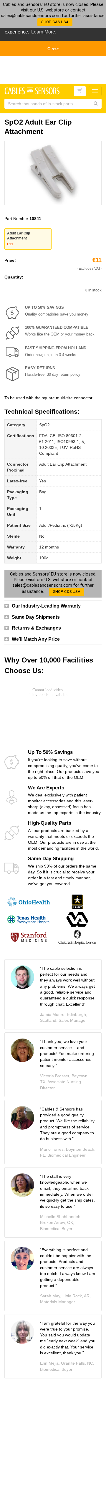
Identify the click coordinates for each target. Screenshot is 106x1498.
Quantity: (13, 277)
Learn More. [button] (43, 31)
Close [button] (53, 48)
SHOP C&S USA (55, 22)
